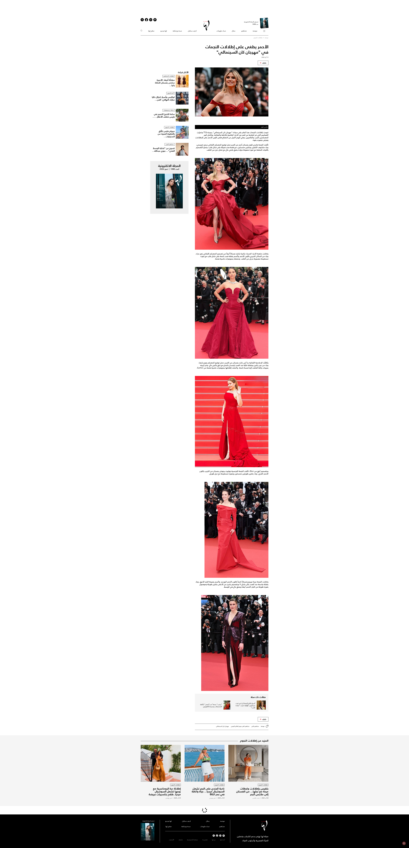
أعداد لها (222, 840)
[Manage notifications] (404, 843)
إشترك (180, 840)
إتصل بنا (204, 840)
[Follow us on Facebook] (217, 835)
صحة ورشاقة (177, 31)
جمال (233, 31)
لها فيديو (163, 31)
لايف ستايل (192, 31)
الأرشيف (171, 840)
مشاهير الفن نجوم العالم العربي (240, 726)
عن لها (213, 840)
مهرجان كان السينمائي (222, 726)
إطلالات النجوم (258, 38)
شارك (264, 62)
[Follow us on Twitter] (142, 20)
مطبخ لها (151, 31)
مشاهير (244, 31)
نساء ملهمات (221, 31)
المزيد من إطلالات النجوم (254, 740)
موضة (255, 31)
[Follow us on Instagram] (150, 20)
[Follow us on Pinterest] (155, 20)
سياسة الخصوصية (192, 840)
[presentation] (266, 98)
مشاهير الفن (255, 726)
